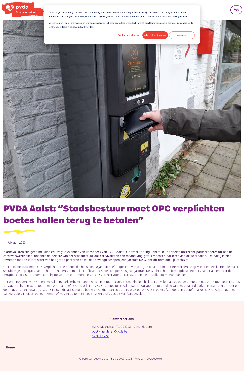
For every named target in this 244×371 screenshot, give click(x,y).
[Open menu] (236, 10)
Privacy (138, 358)
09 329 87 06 (100, 336)
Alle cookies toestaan (155, 35)
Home (10, 347)
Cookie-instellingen (128, 35)
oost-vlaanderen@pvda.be (109, 331)
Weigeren (182, 35)
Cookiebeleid (154, 358)
